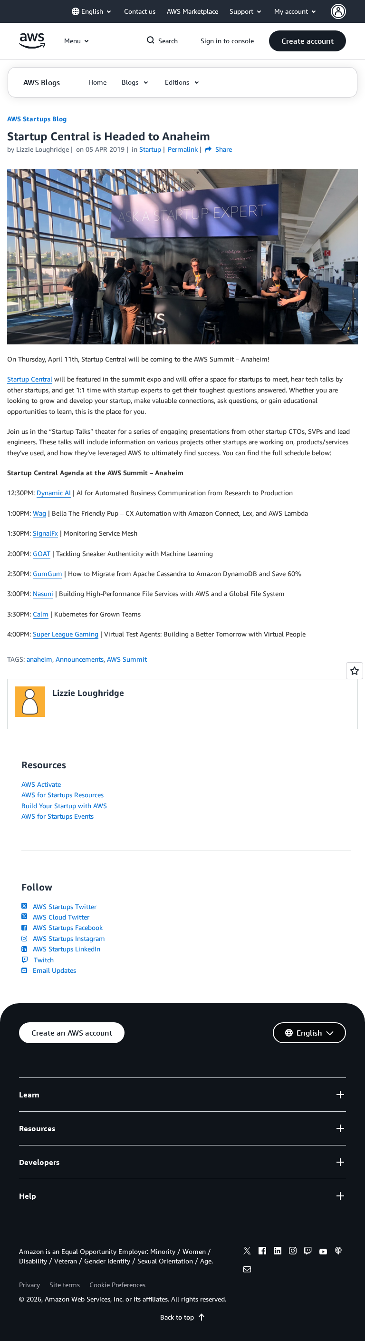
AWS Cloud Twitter (59, 917)
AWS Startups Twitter (62, 906)
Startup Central (29, 379)
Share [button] (222, 149)
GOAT (41, 553)
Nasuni (43, 593)
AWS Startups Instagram (67, 938)
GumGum (47, 573)
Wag (39, 513)
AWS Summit (127, 659)
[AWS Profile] (338, 11)
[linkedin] (277, 1252)
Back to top (177, 1317)
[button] (307, 40)
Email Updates (52, 970)
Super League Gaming (65, 634)
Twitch (42, 960)
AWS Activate (41, 784)
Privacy (29, 1285)
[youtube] (323, 1252)
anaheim (39, 659)
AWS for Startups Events (57, 816)
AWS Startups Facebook (66, 927)
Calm (40, 614)
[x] (247, 1252)
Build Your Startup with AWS (64, 806)
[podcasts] (338, 1252)
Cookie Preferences (117, 1285)
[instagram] (293, 1252)
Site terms (64, 1285)
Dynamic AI (54, 493)
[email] (247, 1270)
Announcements (80, 659)
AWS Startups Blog (37, 119)
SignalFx (45, 533)
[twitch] (308, 1252)
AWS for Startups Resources (62, 795)
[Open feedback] (354, 670)
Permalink (183, 149)
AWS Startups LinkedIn (64, 949)
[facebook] (262, 1252)
